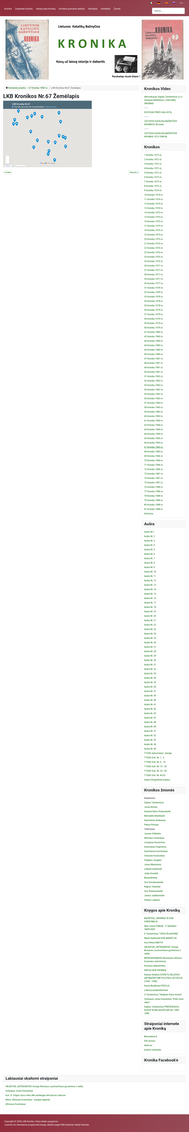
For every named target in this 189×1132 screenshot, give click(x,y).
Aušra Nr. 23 (150, 629)
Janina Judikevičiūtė (154, 895)
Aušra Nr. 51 (150, 731)
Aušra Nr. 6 (149, 554)
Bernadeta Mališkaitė (154, 816)
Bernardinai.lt (150, 1036)
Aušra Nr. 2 (149, 536)
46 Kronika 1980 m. (153, 354)
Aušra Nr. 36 (150, 686)
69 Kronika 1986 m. (153, 456)
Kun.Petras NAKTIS (153, 942)
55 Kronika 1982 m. (153, 394)
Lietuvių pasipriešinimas (156, 990)
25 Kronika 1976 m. (153, 261)
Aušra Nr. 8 (149, 563)
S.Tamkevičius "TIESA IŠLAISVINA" (161, 933)
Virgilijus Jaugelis (152, 860)
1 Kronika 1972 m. (153, 155)
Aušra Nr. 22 (150, 624)
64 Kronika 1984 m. (153, 434)
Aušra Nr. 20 (150, 616)
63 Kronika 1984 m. (153, 429)
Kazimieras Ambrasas (155, 820)
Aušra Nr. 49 (150, 726)
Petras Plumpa (151, 824)
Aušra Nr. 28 (150, 651)
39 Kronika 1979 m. (153, 323)
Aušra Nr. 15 (150, 593)
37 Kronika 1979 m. (153, 314)
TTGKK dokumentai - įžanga (158, 753)
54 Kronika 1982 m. (153, 389)
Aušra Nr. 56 (150, 744)
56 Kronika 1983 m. (153, 398)
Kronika (8, 8)
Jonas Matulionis (152, 864)
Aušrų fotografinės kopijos (157, 779)
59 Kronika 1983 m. (153, 411)
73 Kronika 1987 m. (153, 473)
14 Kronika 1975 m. (153, 212)
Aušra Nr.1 (149, 532)
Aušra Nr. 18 (150, 607)
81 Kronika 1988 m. (153, 509)
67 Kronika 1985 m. (153, 447)
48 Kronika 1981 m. (153, 363)
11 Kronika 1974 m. (153, 199)
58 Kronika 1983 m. (153, 407)
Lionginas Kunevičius (154, 842)
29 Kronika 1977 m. (153, 279)
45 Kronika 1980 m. (153, 349)
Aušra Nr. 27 (150, 647)
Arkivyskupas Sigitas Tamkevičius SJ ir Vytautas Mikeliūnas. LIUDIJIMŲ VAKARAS (163, 100)
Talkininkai (149, 829)
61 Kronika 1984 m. (153, 420)
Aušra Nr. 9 (149, 567)
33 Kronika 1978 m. (153, 296)
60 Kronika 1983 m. (153, 416)
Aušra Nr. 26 (150, 642)
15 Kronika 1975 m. (153, 217)
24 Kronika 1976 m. (153, 257)
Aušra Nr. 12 (150, 580)
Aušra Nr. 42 (150, 709)
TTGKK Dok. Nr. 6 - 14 (154, 762)
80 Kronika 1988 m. (153, 504)
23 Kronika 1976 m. (153, 252)
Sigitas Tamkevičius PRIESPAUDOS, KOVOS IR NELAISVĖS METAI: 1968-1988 (161, 1010)
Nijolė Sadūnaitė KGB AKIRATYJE (160, 938)
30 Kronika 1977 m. (153, 283)
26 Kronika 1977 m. (153, 265)
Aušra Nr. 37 (150, 691)
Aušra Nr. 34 (150, 678)
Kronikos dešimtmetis (154, 965)
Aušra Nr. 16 (150, 598)
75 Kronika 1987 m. (153, 482)
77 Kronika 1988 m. (153, 491)
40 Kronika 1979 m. (153, 327)
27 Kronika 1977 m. (153, 270)
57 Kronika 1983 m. (153, 403)
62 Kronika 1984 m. (153, 425)
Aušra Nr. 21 (150, 620)
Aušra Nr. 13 (150, 585)
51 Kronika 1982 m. (153, 376)
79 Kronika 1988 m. (153, 500)
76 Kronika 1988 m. (153, 487)
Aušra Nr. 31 (150, 664)
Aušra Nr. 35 (150, 682)
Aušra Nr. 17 (150, 602)
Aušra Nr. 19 (150, 611)
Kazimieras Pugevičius (155, 847)
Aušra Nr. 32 (150, 669)
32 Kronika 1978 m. (153, 292)
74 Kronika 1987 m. (153, 478)
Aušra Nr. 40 (150, 700)
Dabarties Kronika (24, 8)
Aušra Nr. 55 (150, 740)
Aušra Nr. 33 (150, 673)
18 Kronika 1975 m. (153, 230)
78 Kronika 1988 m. (153, 496)
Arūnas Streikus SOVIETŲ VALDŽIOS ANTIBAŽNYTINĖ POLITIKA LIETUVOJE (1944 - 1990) (163, 978)
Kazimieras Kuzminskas (156, 851)
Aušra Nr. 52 (150, 735)
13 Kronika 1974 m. (153, 208)
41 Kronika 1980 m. (153, 332)
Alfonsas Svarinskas (154, 838)
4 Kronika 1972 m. (153, 168)
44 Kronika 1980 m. (153, 345)
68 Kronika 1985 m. (153, 451)
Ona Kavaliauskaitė (153, 882)
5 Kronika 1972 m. (153, 172)
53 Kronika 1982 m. (153, 385)
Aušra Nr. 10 (150, 571)
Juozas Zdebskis (152, 833)
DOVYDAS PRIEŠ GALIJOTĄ (157, 112)
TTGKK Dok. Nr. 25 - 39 (155, 771)
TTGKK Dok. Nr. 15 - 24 (155, 766)
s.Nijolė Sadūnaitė (153, 869)
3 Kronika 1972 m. (153, 164)
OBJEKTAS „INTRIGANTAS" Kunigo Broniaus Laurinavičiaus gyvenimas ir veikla (162, 950)
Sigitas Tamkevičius (154, 802)
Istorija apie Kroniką (45, 8)
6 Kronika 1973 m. (153, 177)
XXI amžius (149, 1041)
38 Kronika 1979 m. (153, 318)
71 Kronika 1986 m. (153, 465)
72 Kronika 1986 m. (153, 469)
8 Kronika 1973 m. (153, 186)
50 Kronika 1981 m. (153, 372)
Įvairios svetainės (152, 1049)
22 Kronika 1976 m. (153, 248)
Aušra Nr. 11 (150, 576)
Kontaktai (105, 8)
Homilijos (92, 8)
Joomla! (8, 1124)
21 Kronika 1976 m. (153, 243)
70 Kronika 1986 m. (153, 460)
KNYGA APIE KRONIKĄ (155, 970)
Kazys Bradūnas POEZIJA (156, 985)
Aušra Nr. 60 (150, 748)
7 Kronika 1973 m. (153, 181)
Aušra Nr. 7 (149, 558)
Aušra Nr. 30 (150, 660)
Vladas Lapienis (152, 900)
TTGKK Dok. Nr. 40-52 (154, 775)
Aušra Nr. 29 (150, 655)
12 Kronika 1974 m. (153, 203)
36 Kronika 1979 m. (153, 310)
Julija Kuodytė (151, 873)
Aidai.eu (148, 1045)
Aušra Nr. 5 (149, 549)
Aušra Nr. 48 (150, 722)
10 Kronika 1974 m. (153, 195)
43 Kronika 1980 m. (153, 341)
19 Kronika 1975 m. (153, 234)
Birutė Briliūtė (150, 877)
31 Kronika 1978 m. (153, 287)
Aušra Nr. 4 (149, 545)
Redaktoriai (149, 798)
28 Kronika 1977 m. (153, 274)
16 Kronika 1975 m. (153, 221)
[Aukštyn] (184, 1127)
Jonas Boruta (150, 807)
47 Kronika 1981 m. (153, 358)
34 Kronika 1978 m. (153, 301)
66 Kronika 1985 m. (153, 442)
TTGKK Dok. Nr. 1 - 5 (154, 757)
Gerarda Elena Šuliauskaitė (157, 811)
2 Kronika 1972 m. (153, 159)
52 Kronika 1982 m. (153, 380)
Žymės (117, 8)
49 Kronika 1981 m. (153, 367)
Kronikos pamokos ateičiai (72, 8)
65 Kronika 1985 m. (153, 438)
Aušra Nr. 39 (150, 695)
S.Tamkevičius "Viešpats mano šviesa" (163, 994)
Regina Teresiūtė (152, 886)
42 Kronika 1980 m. (153, 336)
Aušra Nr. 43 (150, 713)
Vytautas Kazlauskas (154, 855)
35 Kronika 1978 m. (153, 305)
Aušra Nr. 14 (150, 589)
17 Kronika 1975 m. (153, 226)
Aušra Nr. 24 (150, 633)
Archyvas (148, 513)
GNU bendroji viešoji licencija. (75, 1124)
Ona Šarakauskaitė (153, 891)
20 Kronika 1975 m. (153, 239)
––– (146, 108)
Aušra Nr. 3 (149, 540)
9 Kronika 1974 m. (153, 190)
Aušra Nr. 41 (150, 704)
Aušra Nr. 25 (150, 638)
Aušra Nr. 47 (150, 717)
